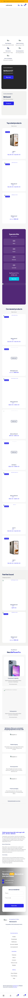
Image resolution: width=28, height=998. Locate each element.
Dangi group (15, 985)
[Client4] (20, 807)
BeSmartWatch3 (14, 434)
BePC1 (14, 151)
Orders (14, 936)
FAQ (14, 978)
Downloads (14, 939)
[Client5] (8, 807)
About (14, 957)
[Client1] (8, 820)
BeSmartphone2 (14, 401)
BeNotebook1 (14, 183)
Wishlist (14, 965)
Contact (14, 960)
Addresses (14, 941)
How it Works (14, 973)
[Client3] (8, 814)
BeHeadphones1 (14, 604)
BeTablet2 (14, 464)
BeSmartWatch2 (14, 495)
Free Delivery (14, 975)
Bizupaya (15, 987)
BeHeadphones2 (14, 370)
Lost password (14, 947)
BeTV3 (14, 527)
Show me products (13, 684)
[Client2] (20, 814)
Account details (14, 944)
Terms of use (14, 962)
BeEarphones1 (14, 216)
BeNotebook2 (14, 338)
